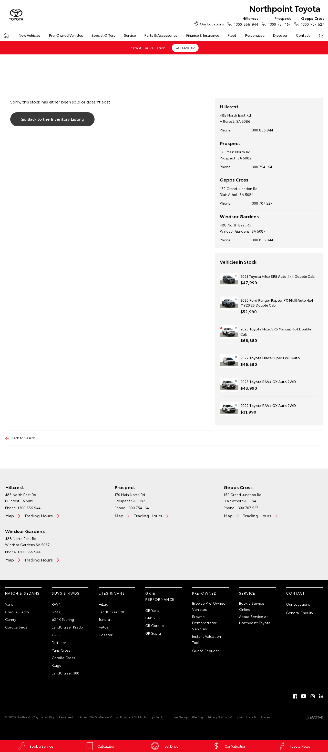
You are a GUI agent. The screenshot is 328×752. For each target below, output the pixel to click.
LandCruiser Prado (67, 627)
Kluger (57, 665)
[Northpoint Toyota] (16, 15)
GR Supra (153, 633)
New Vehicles (29, 35)
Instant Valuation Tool (206, 639)
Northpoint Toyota (284, 8)
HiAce (104, 627)
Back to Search (23, 437)
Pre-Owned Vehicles (66, 35)
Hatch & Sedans (22, 593)
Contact (303, 35)
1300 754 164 (279, 21)
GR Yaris (152, 610)
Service (130, 35)
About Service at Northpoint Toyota (254, 619)
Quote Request (205, 650)
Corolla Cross (63, 657)
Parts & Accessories (160, 35)
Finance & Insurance (202, 35)
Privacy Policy (217, 717)
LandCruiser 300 (65, 672)
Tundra (104, 619)
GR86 (150, 617)
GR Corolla (154, 625)
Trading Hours (38, 515)
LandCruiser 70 (111, 611)
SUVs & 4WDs (65, 593)
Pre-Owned (204, 593)
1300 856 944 (261, 239)
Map (9, 515)
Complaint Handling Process (251, 717)
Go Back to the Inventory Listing (52, 119)
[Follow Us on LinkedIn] (321, 696)
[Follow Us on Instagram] (312, 696)
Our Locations (212, 23)
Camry (10, 619)
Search (321, 35)
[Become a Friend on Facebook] (295, 696)
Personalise (254, 35)
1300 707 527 (312, 21)
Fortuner (59, 642)
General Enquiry (299, 612)
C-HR (56, 634)
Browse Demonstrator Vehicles (204, 622)
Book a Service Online (251, 606)
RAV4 (56, 604)
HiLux (103, 604)
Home (6, 34)
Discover (280, 35)
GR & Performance (160, 596)
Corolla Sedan (17, 627)
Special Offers (103, 35)
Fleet (232, 35)
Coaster (105, 634)
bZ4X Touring (63, 619)
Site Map (197, 717)
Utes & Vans (112, 593)
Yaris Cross (61, 650)
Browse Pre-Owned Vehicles (208, 606)
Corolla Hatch (17, 611)
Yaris (9, 604)
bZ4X (56, 611)
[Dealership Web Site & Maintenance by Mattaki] (314, 717)
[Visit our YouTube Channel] (304, 696)
